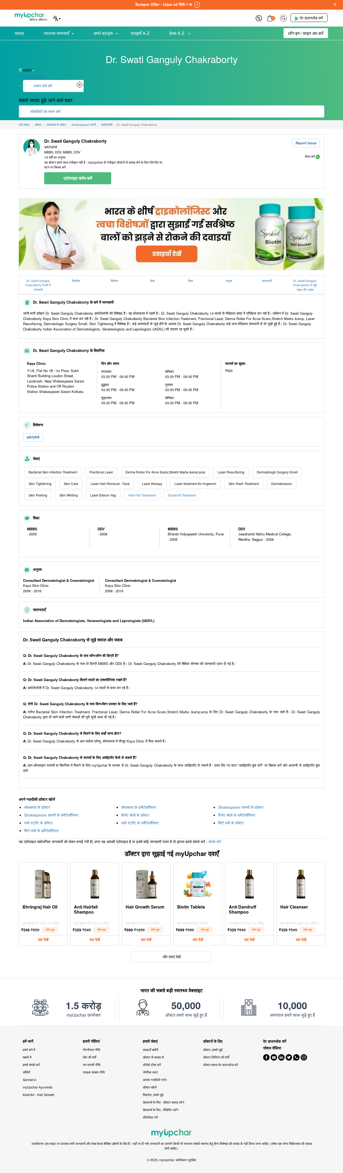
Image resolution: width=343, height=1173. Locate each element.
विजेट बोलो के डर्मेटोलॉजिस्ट (236, 815)
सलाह (19, 33)
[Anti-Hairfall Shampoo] (95, 883)
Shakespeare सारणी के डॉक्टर (240, 807)
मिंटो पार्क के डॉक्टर (231, 822)
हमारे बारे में (29, 1049)
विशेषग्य (114, 280)
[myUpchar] (318, 156)
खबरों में (27, 1057)
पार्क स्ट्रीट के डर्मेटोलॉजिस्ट (140, 822)
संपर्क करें (214, 841)
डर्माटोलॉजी (33, 437)
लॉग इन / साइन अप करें (305, 33)
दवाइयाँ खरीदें (150, 1049)
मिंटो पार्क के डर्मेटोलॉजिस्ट (41, 830)
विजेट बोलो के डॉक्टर (135, 815)
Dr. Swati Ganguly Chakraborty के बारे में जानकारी (38, 285)
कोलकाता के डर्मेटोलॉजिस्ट (138, 807)
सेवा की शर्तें (89, 1057)
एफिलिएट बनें (150, 1117)
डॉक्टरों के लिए (212, 1041)
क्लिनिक (76, 280)
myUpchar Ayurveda (38, 1087)
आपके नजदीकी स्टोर (155, 1079)
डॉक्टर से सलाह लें (153, 1057)
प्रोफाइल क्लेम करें (78, 178)
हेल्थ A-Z (177, 33)
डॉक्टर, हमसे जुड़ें (212, 1049)
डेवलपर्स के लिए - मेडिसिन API (160, 1109)
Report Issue (306, 142)
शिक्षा (190, 280)
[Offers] (259, 17)
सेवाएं (152, 280)
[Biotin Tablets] (197, 883)
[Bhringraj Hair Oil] (43, 883)
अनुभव (228, 280)
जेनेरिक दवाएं (150, 1072)
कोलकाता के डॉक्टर (37, 807)
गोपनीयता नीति (91, 1049)
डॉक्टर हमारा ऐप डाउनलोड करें (220, 1064)
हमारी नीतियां (91, 1041)
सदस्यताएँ (267, 280)
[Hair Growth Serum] (146, 883)
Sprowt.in (29, 1079)
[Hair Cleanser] (301, 883)
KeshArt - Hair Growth (38, 1094)
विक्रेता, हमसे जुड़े (153, 1094)
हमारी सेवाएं (150, 1041)
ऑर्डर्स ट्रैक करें (152, 1064)
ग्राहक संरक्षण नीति (94, 1072)
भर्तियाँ (26, 1072)
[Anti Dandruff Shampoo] (249, 883)
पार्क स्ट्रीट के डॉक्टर (38, 822)
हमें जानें (28, 1041)
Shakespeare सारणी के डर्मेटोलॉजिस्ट (51, 815)
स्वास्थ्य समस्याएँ (56, 33)
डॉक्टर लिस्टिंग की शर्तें (216, 1057)
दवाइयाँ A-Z (140, 33)
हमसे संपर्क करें (31, 1064)
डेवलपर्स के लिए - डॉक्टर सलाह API (163, 1102)
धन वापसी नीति (91, 1064)
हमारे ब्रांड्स (103, 33)
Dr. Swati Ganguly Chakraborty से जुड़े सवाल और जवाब (305, 285)
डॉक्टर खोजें (149, 1087)
